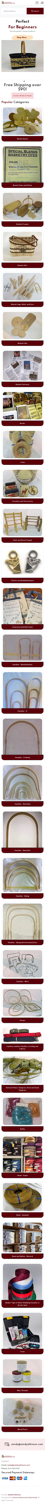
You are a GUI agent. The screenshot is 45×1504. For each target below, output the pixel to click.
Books (22, 423)
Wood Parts (23, 1429)
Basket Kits (22, 265)
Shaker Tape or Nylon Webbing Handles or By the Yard (22, 1304)
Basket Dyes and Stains (22, 185)
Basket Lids (22, 343)
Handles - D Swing (22, 757)
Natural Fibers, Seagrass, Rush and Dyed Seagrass (22, 1089)
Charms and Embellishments (22, 580)
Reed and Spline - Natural (22, 1256)
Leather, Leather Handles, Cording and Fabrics (22, 1047)
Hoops (22, 1020)
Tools (22, 1352)
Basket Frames (22, 224)
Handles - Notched (22, 804)
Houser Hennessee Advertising (25, 1497)
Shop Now (21, 42)
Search (36, 11)
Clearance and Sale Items (22, 627)
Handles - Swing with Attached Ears (22, 942)
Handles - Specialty (22, 850)
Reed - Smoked (22, 1215)
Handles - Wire (22, 981)
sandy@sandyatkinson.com (18, 1465)
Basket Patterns (22, 384)
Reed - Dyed (23, 1175)
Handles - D (22, 711)
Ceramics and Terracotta (22, 501)
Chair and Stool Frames (22, 540)
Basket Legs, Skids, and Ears (22, 304)
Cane (22, 462)
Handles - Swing (22, 896)
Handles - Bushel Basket (23, 664)
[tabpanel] (22, 48)
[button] (37, 2)
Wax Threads (22, 1390)
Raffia (22, 1129)
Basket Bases (22, 139)
